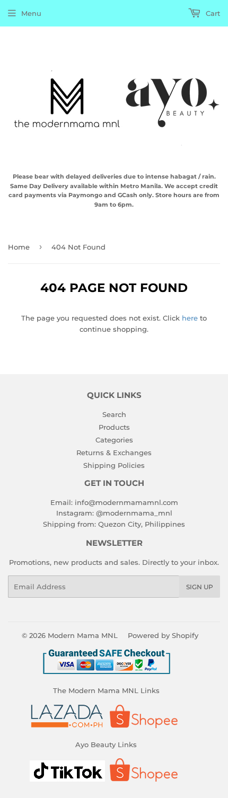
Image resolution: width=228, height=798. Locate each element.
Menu (31, 13)
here (190, 318)
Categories (114, 440)
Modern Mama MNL (83, 635)
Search (114, 414)
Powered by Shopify (163, 635)
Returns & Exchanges (114, 452)
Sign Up (199, 587)
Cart (212, 13)
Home (19, 247)
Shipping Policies (114, 465)
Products (114, 427)
